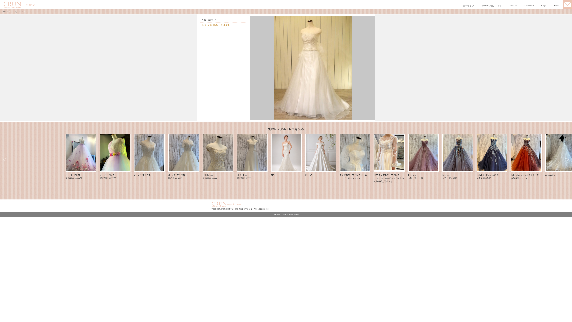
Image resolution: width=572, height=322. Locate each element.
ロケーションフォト (492, 5)
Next (568, 160)
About (556, 5)
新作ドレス (468, 5)
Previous (4, 160)
